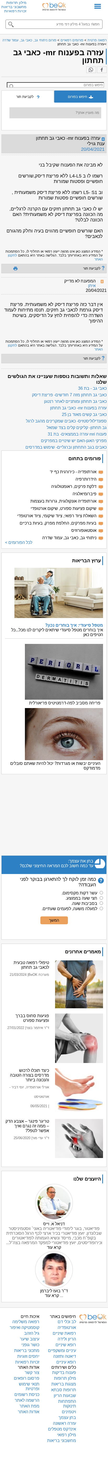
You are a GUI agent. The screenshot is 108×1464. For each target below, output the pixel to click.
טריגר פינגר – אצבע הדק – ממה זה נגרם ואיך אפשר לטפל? (27, 1126)
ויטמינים (69, 1412)
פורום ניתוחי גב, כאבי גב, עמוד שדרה (29, 40)
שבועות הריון (65, 1395)
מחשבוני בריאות (13, 7)
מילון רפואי (66, 1435)
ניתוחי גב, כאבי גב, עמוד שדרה (69, 538)
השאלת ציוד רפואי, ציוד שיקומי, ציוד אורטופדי (56, 516)
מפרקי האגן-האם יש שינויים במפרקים (74, 440)
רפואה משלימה (25, 1322)
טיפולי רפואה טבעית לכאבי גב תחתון (31, 965)
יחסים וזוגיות (28, 1356)
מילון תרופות (16, 3)
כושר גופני (30, 1345)
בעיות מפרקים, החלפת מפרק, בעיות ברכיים (58, 523)
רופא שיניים (66, 1345)
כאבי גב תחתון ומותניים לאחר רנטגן (75, 401)
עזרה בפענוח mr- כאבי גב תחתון (78, 408)
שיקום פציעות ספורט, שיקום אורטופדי (63, 508)
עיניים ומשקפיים (62, 1350)
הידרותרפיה (85, 479)
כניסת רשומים (26, 1394)
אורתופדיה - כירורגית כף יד (73, 472)
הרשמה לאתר (27, 1400)
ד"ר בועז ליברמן (54, 1291)
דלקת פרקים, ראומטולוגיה (73, 486)
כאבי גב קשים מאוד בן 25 (84, 414)
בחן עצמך (67, 1417)
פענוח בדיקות (64, 1372)
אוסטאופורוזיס (83, 530)
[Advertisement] (54, 814)
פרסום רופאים (26, 1378)
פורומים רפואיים (72, 40)
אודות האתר (28, 1412)
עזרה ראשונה (64, 1423)
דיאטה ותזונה (64, 1356)
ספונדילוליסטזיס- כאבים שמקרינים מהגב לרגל (66, 421)
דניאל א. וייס (54, 1224)
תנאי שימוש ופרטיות (29, 1386)
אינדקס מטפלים (62, 1429)
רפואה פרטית (97, 40)
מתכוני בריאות (26, 1350)
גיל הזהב (31, 1333)
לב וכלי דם (67, 1322)
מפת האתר (29, 1406)
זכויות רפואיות (15, 11)
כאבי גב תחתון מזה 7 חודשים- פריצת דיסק (69, 395)
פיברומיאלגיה (84, 494)
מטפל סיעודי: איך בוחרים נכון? (74, 625)
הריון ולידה (67, 1339)
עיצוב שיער (29, 1339)
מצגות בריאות (63, 1384)
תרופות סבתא (63, 1390)
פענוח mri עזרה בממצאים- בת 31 (77, 434)
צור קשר (32, 1372)
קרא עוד (54, 1247)
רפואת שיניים (64, 1333)
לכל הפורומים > (18, 542)
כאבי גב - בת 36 (92, 388)
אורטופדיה (67, 1327)
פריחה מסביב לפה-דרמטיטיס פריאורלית (64, 703)
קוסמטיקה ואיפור (24, 1327)
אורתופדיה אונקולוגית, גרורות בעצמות (63, 501)
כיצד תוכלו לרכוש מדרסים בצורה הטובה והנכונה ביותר (29, 1075)
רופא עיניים (66, 1362)
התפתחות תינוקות (67, 1403)
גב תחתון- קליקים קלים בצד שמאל (77, 427)
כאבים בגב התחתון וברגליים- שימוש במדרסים (66, 447)
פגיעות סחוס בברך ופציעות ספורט (32, 1018)
